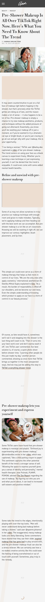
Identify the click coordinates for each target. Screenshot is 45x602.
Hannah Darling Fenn (12, 42)
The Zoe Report (23, 475)
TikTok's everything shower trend (16, 367)
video (14, 150)
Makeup (13, 11)
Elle (33, 283)
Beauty (4, 11)
